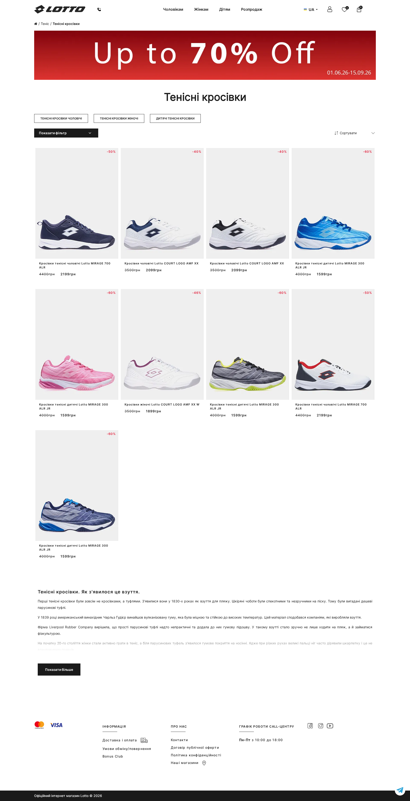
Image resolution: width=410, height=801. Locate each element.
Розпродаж (251, 9)
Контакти (179, 740)
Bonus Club (112, 756)
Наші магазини (185, 763)
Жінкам (201, 9)
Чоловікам (173, 9)
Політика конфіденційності (196, 755)
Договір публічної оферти (195, 747)
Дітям (224, 9)
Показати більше (59, 670)
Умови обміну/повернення (126, 749)
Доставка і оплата (119, 740)
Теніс (45, 24)
